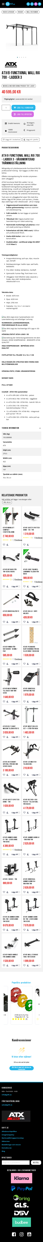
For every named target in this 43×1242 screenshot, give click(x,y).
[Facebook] (14, 1234)
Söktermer (6, 1141)
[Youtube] (29, 1234)
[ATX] (11, 67)
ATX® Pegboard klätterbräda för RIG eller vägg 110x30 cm (31, 649)
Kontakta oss (6, 1148)
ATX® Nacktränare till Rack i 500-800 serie (10, 691)
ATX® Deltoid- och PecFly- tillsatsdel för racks (30, 802)
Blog (3, 1151)
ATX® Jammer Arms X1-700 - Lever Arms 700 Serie (10, 840)
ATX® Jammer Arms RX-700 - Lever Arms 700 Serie (30, 919)
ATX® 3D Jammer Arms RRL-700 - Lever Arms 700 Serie (11, 919)
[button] (17, 57)
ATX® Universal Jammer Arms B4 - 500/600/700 (29, 881)
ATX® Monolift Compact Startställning (8, 530)
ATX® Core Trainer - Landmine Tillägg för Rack (31, 572)
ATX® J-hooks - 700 (10, 879)
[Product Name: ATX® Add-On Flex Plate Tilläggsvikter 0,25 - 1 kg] (21, 1005)
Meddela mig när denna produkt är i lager (19, 86)
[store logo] (10, 4)
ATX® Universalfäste (11, 611)
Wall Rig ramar (32, 12)
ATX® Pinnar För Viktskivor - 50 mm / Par (10, 649)
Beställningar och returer (11, 1145)
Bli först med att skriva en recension (21, 1068)
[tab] (21, 149)
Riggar (20, 12)
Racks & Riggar (8, 12)
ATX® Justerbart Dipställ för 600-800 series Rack (10, 764)
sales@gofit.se (7, 1105)
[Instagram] (22, 1234)
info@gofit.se (7, 1095)
